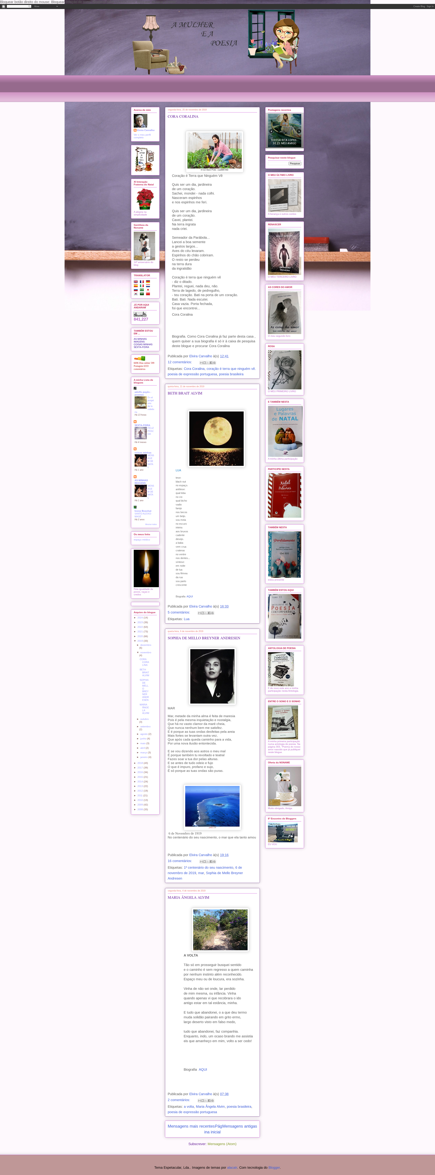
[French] (142, 282)
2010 (140, 800)
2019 (140, 640)
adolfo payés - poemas (143, 393)
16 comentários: (180, 861)
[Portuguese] (142, 290)
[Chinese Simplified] (148, 294)
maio (143, 743)
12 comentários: (180, 362)
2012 (140, 790)
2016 (140, 772)
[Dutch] (148, 286)
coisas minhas (143, 452)
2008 (140, 809)
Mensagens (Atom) (222, 1144)
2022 (140, 627)
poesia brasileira (231, 374)
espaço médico (142, 539)
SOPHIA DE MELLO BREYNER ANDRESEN (204, 637)
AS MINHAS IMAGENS (140, 340)
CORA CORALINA (183, 116)
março (144, 752)
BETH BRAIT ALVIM (185, 393)
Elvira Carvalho (146, 130)
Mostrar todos (151, 524)
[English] (136, 282)
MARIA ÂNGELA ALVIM (188, 897)
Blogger (274, 1167)
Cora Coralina (194, 369)
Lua (186, 619)
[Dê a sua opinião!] (204, 362)
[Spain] (136, 286)
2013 (140, 786)
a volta (189, 1106)
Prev (271, 131)
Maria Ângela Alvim (210, 1106)
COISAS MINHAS (143, 344)
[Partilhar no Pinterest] (214, 362)
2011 (140, 795)
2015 (140, 777)
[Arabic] (142, 294)
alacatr (232, 1167)
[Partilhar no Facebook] (211, 362)
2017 (140, 767)
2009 (140, 804)
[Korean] (136, 294)
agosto (144, 734)
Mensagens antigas (239, 1126)
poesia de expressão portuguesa (192, 1112)
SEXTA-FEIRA (141, 347)
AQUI (190, 596)
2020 (140, 636)
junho (143, 738)
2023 (140, 622)
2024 (140, 617)
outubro (144, 719)
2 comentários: (179, 1100)
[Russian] (136, 290)
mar (201, 873)
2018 (140, 763)
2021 (140, 631)
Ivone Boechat (143, 511)
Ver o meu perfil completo (142, 136)
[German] (148, 282)
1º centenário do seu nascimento (208, 867)
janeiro (144, 757)
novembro (145, 652)
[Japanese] (148, 290)
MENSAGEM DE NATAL (151, 461)
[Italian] (142, 286)
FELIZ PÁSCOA (151, 431)
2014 (140, 781)
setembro (145, 726)
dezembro (145, 645)
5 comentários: (179, 612)
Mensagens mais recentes (191, 1126)
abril (143, 748)
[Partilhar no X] (208, 362)
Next (299, 131)
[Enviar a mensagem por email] (201, 362)
